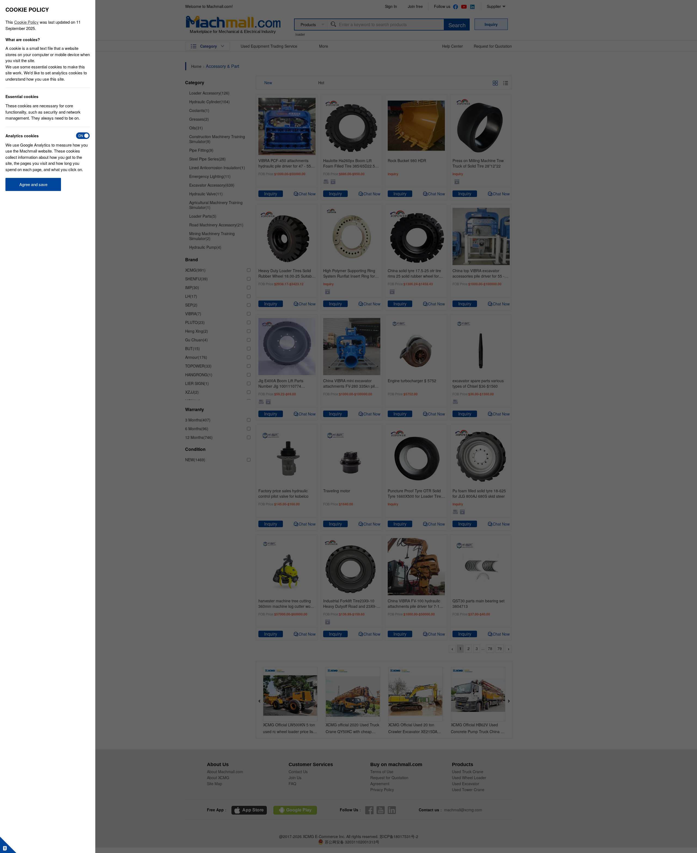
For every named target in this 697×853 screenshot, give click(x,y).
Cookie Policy (26, 22)
